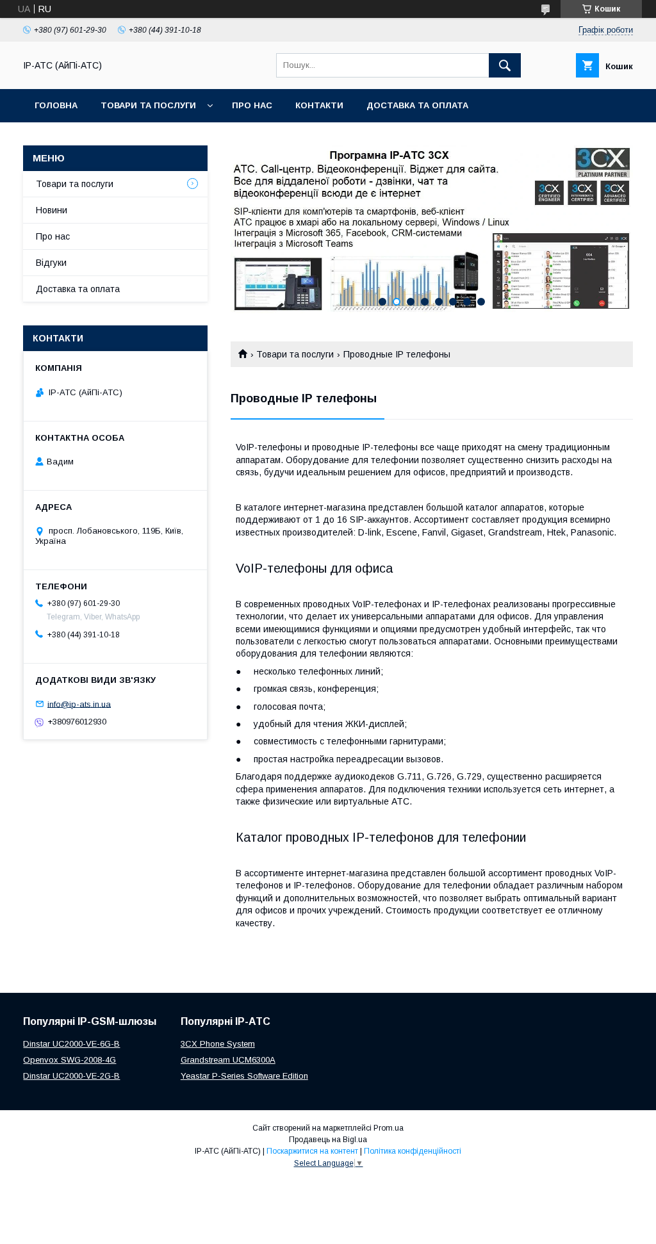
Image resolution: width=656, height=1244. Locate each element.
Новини (51, 210)
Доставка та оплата (417, 105)
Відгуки (51, 263)
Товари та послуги (148, 105)
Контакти (319, 105)
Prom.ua (388, 1128)
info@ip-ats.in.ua (79, 703)
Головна (56, 105)
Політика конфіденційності (412, 1151)
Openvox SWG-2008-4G (69, 1060)
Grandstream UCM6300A (228, 1060)
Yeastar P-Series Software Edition (244, 1076)
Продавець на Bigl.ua (328, 1139)
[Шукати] (505, 65)
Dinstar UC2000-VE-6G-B (71, 1044)
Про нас (252, 105)
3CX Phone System (218, 1044)
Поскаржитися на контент (312, 1151)
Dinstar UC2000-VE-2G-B (71, 1076)
